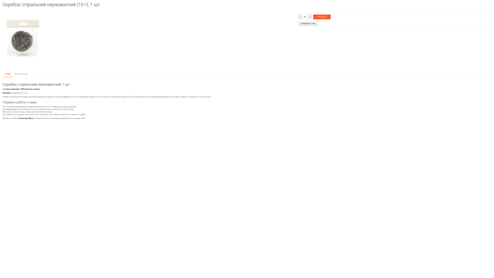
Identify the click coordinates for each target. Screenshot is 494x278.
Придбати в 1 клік (308, 23)
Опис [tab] (8, 74)
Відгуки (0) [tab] (21, 74)
